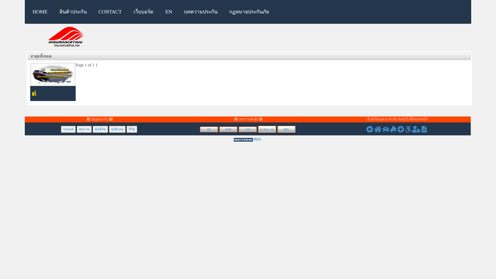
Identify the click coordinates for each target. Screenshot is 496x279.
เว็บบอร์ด (143, 11)
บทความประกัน (201, 11)
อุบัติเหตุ (117, 129)
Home (40, 11)
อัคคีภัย (100, 129)
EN (168, 11)
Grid (228, 129)
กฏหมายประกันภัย (249, 11)
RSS (257, 139)
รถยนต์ (68, 129)
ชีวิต (132, 129)
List (247, 129)
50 (209, 129)
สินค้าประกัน (73, 11)
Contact (110, 11)
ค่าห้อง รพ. (267, 129)
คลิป (286, 129)
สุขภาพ (84, 129)
